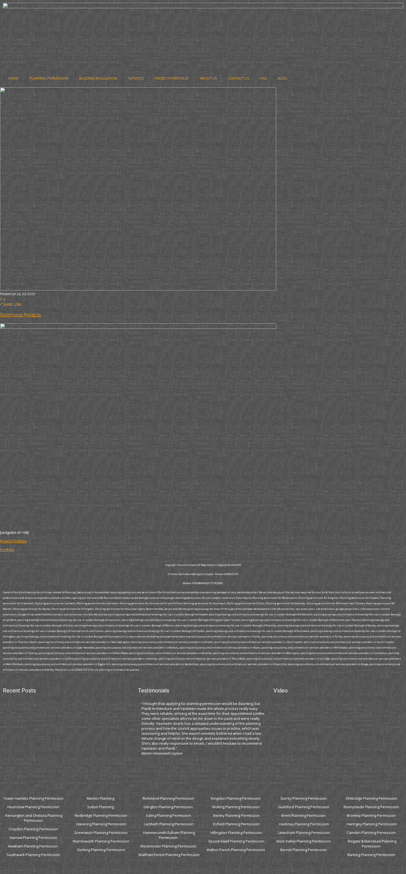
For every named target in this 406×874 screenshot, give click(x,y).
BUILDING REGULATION (98, 78)
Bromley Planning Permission (372, 815)
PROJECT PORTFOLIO (172, 78)
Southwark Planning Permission (33, 854)
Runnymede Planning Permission (372, 806)
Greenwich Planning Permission (101, 832)
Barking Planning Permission (371, 854)
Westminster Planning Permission (168, 846)
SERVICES (136, 78)
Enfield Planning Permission (236, 823)
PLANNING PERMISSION (49, 78)
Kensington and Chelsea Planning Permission (34, 818)
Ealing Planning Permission (168, 815)
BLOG (282, 78)
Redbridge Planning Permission (101, 815)
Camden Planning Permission (372, 832)
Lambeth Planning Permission (169, 823)
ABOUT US (208, 78)
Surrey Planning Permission (304, 798)
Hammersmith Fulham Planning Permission (169, 835)
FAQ (263, 78)
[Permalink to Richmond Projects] (138, 289)
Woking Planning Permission (236, 806)
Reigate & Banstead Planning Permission (372, 844)
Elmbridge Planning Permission (371, 798)
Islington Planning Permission (169, 806)
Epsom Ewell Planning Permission (236, 841)
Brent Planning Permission (303, 815)
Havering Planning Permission (101, 823)
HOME (13, 78)
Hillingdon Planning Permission (236, 832)
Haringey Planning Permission (372, 823)
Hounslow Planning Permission (33, 806)
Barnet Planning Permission (304, 849)
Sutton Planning (101, 806)
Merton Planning (101, 798)
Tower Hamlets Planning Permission (33, 798)
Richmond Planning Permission (169, 798)
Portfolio (7, 549)
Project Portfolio (13, 541)
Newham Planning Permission (33, 846)
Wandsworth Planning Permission (101, 841)
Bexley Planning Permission (236, 815)
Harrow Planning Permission (33, 837)
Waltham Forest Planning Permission (169, 854)
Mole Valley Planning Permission (304, 841)
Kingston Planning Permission (236, 798)
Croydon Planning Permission (33, 828)
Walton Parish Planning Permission (236, 849)
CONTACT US (238, 78)
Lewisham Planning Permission (304, 832)
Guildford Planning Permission (304, 806)
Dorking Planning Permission (101, 849)
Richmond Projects (20, 314)
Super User (12, 304)
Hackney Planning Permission (304, 823)
